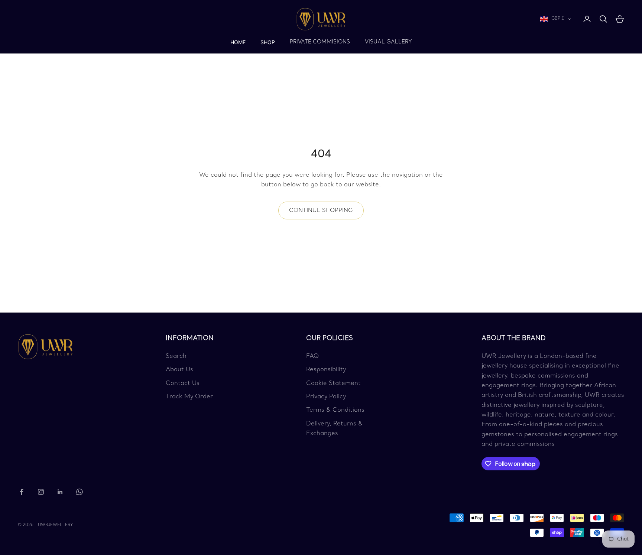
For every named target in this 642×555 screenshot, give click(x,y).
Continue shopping (321, 210)
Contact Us (183, 383)
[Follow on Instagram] (41, 492)
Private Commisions (320, 42)
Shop (267, 42)
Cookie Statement (333, 383)
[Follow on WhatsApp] (79, 492)
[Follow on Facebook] (21, 492)
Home (238, 42)
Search (176, 356)
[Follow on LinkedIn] (60, 492)
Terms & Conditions (335, 410)
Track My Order (189, 397)
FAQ (312, 356)
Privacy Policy (326, 397)
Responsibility (326, 369)
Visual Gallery (388, 42)
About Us (179, 369)
